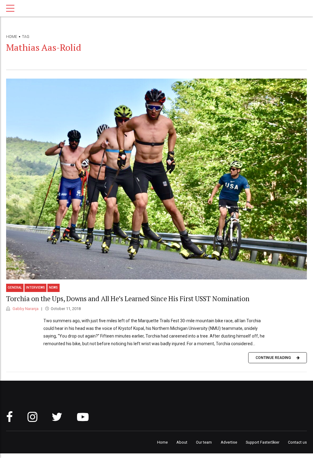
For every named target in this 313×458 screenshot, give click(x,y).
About (181, 442)
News (53, 287)
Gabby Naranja (25, 308)
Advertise (229, 442)
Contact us (297, 442)
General (15, 287)
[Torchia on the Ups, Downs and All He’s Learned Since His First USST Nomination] (156, 179)
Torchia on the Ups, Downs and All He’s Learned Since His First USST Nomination (127, 298)
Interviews (35, 287)
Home (11, 37)
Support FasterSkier (262, 442)
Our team (204, 442)
